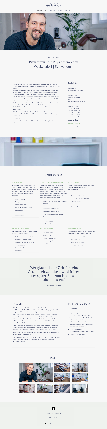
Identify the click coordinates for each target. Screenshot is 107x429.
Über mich (52, 10)
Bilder (60, 10)
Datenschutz (57, 413)
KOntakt (67, 10)
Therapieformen (42, 10)
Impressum (50, 413)
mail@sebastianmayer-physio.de (76, 101)
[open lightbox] (36, 372)
